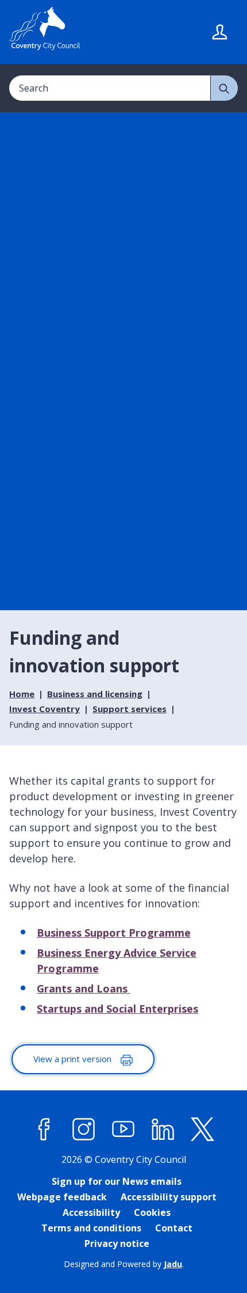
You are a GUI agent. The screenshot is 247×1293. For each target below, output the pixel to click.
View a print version (73, 1058)
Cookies (152, 1212)
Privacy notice (116, 1243)
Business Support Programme (114, 933)
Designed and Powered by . (124, 1263)
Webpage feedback (62, 1197)
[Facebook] (44, 1129)
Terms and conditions (91, 1228)
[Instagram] (84, 1129)
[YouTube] (123, 1129)
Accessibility (91, 1212)
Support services (129, 708)
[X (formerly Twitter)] (203, 1129)
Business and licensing (94, 693)
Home (21, 693)
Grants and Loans (83, 988)
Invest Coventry (44, 708)
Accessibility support (169, 1197)
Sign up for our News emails (117, 1181)
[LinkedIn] (163, 1129)
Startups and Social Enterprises (117, 1009)
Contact (173, 1228)
